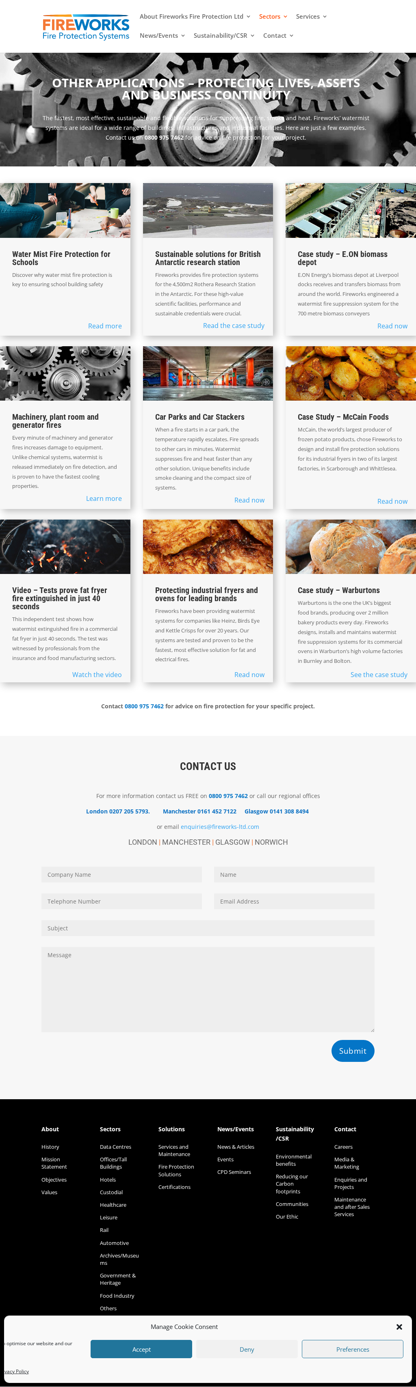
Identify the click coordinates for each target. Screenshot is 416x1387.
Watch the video (97, 674)
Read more (105, 325)
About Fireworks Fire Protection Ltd (191, 16)
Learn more (104, 498)
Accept (141, 1349)
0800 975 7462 (164, 137)
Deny (247, 1349)
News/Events (159, 35)
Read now (392, 325)
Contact (274, 35)
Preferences (352, 1349)
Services (308, 16)
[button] (399, 1327)
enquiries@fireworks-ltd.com (220, 826)
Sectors (269, 16)
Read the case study (233, 325)
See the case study (379, 674)
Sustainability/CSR (220, 35)
